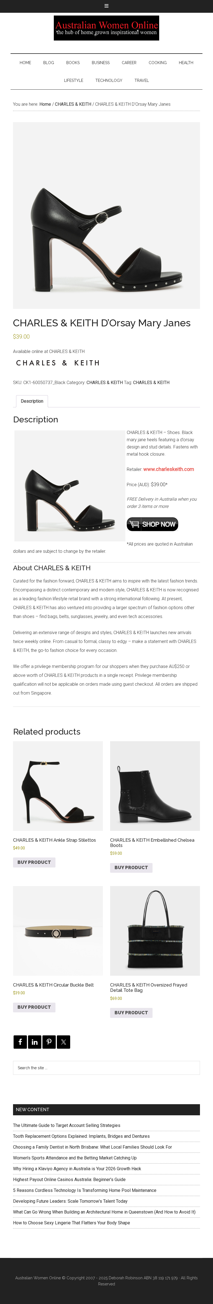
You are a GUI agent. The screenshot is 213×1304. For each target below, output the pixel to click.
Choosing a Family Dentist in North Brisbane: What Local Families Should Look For (92, 1147)
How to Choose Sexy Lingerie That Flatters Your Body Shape (71, 1222)
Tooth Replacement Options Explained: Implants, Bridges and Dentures (81, 1136)
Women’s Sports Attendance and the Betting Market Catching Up (75, 1158)
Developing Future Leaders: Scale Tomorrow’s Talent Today (70, 1201)
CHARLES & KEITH (73, 104)
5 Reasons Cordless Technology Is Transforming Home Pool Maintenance (84, 1190)
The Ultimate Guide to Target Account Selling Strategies (66, 1125)
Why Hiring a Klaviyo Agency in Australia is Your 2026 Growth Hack (77, 1168)
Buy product (34, 862)
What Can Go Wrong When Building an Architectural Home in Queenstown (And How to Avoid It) (104, 1212)
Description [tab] (32, 401)
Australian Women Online (106, 28)
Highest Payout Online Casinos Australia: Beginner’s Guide (69, 1179)
